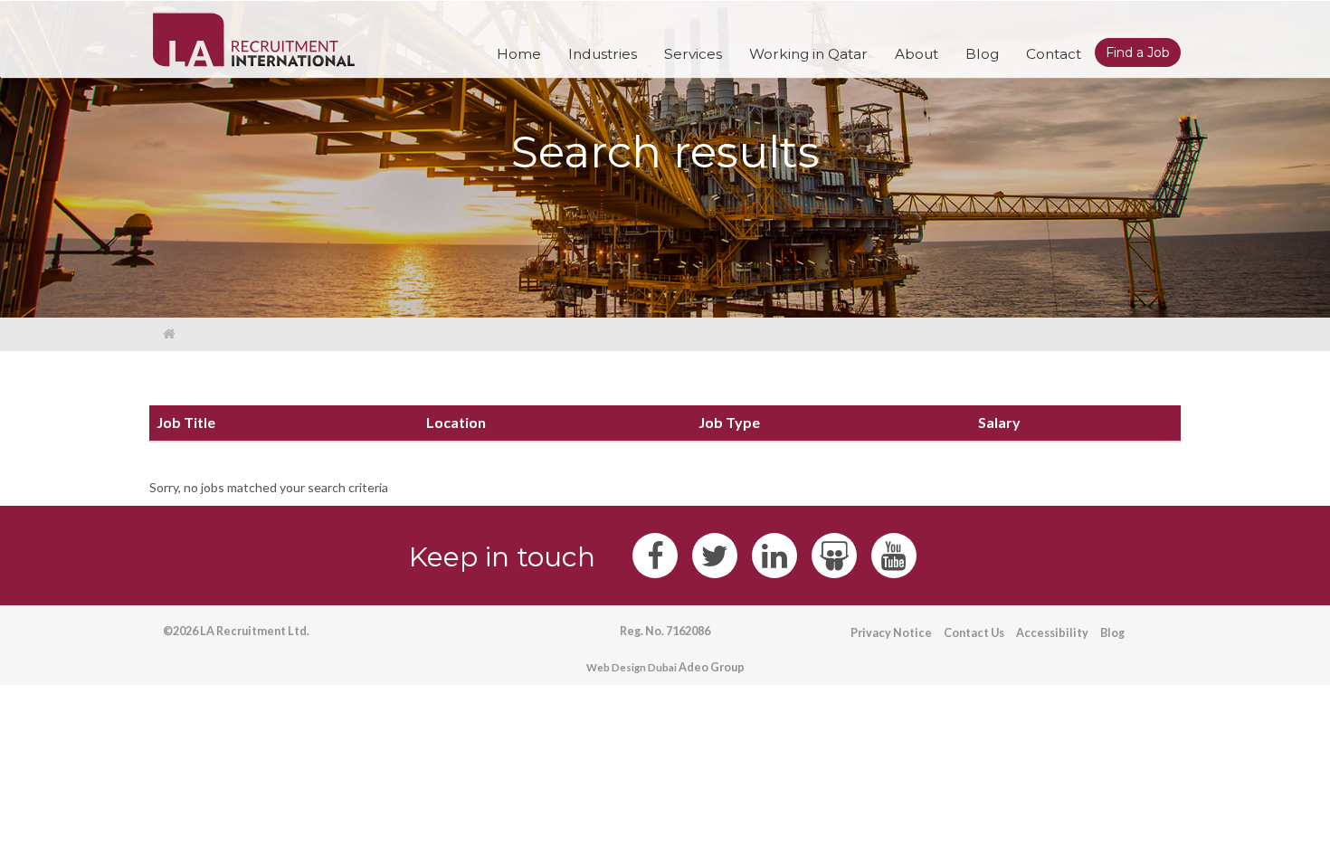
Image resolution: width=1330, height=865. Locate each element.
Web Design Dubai (631, 667)
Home (519, 53)
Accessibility (1052, 633)
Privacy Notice (891, 633)
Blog (1112, 633)
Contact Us (974, 633)
